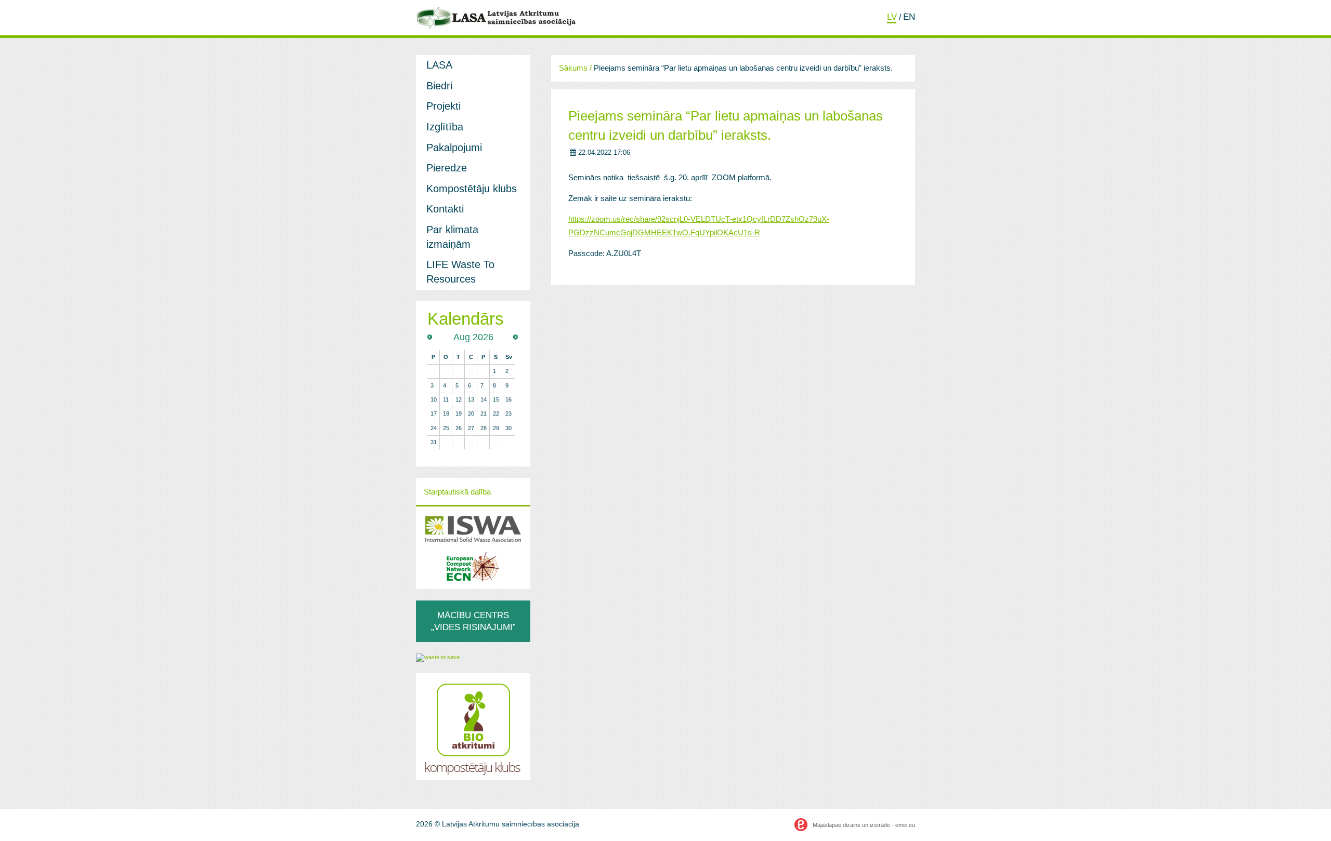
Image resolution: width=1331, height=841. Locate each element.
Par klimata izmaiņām (452, 237)
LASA (439, 65)
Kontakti (445, 209)
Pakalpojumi (454, 147)
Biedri (439, 85)
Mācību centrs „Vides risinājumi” (473, 621)
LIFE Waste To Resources (460, 272)
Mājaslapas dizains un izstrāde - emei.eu (864, 825)
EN (909, 16)
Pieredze (446, 167)
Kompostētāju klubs (471, 188)
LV (892, 16)
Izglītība (444, 126)
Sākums (573, 68)
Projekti (443, 106)
